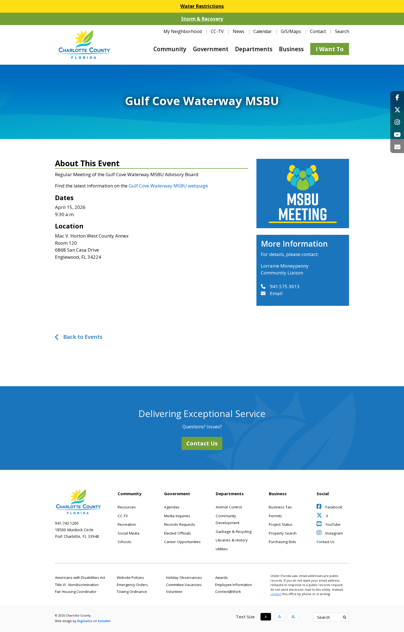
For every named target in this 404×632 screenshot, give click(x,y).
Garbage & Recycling (233, 531)
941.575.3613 (285, 286)
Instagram (333, 533)
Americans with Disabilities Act (80, 577)
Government (210, 49)
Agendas (171, 507)
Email (276, 293)
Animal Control (229, 507)
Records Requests (179, 524)
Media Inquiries (177, 515)
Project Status (280, 524)
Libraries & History (232, 540)
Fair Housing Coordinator (75, 591)
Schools (124, 541)
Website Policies (130, 577)
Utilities (222, 548)
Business (291, 49)
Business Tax (280, 507)
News (238, 31)
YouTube (332, 524)
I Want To (330, 49)
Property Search (283, 533)
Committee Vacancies (184, 584)
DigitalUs (84, 621)
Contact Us (202, 443)
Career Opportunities (182, 541)
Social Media (128, 533)
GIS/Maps (291, 31)
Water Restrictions (202, 6)
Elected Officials (177, 533)
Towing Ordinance (132, 591)
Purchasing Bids (282, 541)
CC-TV (217, 31)
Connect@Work (228, 591)
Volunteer (174, 591)
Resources (127, 507)
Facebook (333, 507)
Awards (221, 577)
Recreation (127, 524)
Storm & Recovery (202, 19)
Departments (253, 49)
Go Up (317, 617)
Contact (318, 31)
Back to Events (83, 336)
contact (275, 594)
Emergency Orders (132, 584)
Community (169, 49)
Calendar (262, 31)
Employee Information (233, 584)
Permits (275, 515)
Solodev (104, 621)
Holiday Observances (184, 577)
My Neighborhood (183, 31)
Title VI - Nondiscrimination (77, 584)
